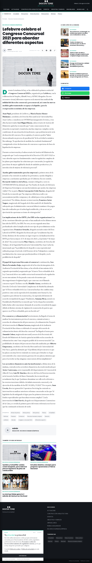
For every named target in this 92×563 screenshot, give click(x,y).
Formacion (21, 416)
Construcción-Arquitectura (31, 9)
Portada (6, 9)
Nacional (63, 541)
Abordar (13, 420)
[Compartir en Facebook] (46, 50)
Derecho (47, 416)
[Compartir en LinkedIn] (50, 50)
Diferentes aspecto (40, 420)
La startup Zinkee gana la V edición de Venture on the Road (15, 495)
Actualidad (15, 9)
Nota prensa (24, 14)
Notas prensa (45, 14)
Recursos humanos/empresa (16, 19)
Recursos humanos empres (34, 416)
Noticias (53, 14)
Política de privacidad (74, 560)
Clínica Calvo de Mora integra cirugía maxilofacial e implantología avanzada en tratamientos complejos (79, 55)
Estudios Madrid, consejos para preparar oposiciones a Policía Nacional (43, 467)
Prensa (60, 14)
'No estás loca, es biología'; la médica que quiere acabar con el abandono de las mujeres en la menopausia (79, 34)
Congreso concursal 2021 (25, 420)
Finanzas (13, 416)
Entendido (23, 555)
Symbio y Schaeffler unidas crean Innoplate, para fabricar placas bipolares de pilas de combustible (15, 468)
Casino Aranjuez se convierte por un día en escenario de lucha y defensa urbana (78, 44)
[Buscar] (87, 9)
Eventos (46, 9)
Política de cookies (84, 560)
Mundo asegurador (83, 9)
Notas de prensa (34, 14)
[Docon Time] (46, 2)
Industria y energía (57, 9)
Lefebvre (6, 420)
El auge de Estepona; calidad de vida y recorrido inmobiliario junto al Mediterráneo (79, 65)
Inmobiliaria (70, 9)
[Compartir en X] (42, 50)
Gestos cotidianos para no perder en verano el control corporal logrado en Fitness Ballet (79, 76)
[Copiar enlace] (54, 50)
